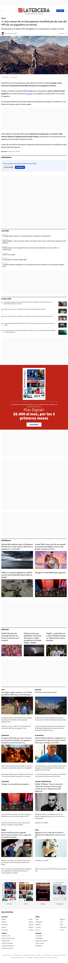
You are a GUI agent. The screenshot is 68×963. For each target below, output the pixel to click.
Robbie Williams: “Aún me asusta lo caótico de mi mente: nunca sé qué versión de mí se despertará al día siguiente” (34, 242)
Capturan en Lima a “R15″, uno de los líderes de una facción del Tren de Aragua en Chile (16, 727)
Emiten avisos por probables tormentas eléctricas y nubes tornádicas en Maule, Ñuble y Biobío (33, 638)
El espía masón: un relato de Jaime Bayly (14, 259)
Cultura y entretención (43, 781)
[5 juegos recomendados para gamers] (51, 588)
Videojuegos (11, 151)
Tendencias (5, 735)
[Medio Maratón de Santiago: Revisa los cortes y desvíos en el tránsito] (11, 650)
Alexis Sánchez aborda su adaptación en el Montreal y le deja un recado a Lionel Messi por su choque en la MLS (50, 740)
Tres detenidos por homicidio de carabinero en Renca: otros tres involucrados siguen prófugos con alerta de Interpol (30, 331)
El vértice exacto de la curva (46, 692)
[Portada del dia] (34, 399)
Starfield (17, 151)
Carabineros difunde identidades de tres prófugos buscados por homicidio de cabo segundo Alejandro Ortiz (33, 265)
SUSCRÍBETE (34, 425)
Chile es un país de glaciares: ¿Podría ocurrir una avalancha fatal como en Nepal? (16, 575)
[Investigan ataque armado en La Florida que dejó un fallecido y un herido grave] (17, 705)
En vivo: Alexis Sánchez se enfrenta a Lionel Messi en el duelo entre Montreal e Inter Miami (28, 316)
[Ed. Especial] (59, 901)
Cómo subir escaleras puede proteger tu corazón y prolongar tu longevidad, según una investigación (17, 767)
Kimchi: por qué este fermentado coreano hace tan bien (51, 870)
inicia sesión (8, 167)
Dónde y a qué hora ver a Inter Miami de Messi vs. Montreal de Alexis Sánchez (25, 309)
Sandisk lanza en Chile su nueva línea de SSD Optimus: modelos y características (15, 824)
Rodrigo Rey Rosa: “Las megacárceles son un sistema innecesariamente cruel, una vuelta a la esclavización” (30, 248)
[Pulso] (26, 901)
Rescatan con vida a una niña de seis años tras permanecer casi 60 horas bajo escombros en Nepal (15, 862)
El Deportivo (39, 735)
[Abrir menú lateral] (2, 10)
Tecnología (5, 781)
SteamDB (29, 94)
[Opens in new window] (42, 901)
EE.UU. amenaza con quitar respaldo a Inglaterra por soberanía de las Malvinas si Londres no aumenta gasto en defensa (16, 871)
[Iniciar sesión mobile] (66, 11)
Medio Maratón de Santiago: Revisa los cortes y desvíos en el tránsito (10, 637)
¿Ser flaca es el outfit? (42, 860)
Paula (37, 830)
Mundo (3, 830)
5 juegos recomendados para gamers (50, 573)
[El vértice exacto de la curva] (51, 705)
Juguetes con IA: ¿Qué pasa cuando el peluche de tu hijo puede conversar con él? (50, 835)
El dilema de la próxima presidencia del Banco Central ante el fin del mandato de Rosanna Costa (50, 719)
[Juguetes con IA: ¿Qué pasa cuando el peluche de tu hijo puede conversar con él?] (51, 848)
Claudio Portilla (12, 33)
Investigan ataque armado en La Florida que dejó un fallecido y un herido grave (26, 236)
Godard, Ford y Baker (8, 254)
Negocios (38, 690)
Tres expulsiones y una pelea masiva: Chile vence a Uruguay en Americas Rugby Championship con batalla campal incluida (50, 768)
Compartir (5, 77)
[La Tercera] (9, 901)
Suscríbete (20, 167)
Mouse (3, 18)
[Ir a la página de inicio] (34, 10)
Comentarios (14, 77)
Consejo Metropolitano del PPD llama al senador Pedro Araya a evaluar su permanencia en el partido (29, 324)
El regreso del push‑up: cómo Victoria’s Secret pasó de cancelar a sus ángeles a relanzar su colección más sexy (16, 740)
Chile (3, 690)
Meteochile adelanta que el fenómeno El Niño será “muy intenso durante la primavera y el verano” (17, 547)
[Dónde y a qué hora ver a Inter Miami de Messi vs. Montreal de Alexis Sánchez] (62, 311)
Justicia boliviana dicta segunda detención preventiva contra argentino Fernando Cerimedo (16, 835)
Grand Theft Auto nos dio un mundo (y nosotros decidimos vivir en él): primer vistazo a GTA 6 (50, 547)
